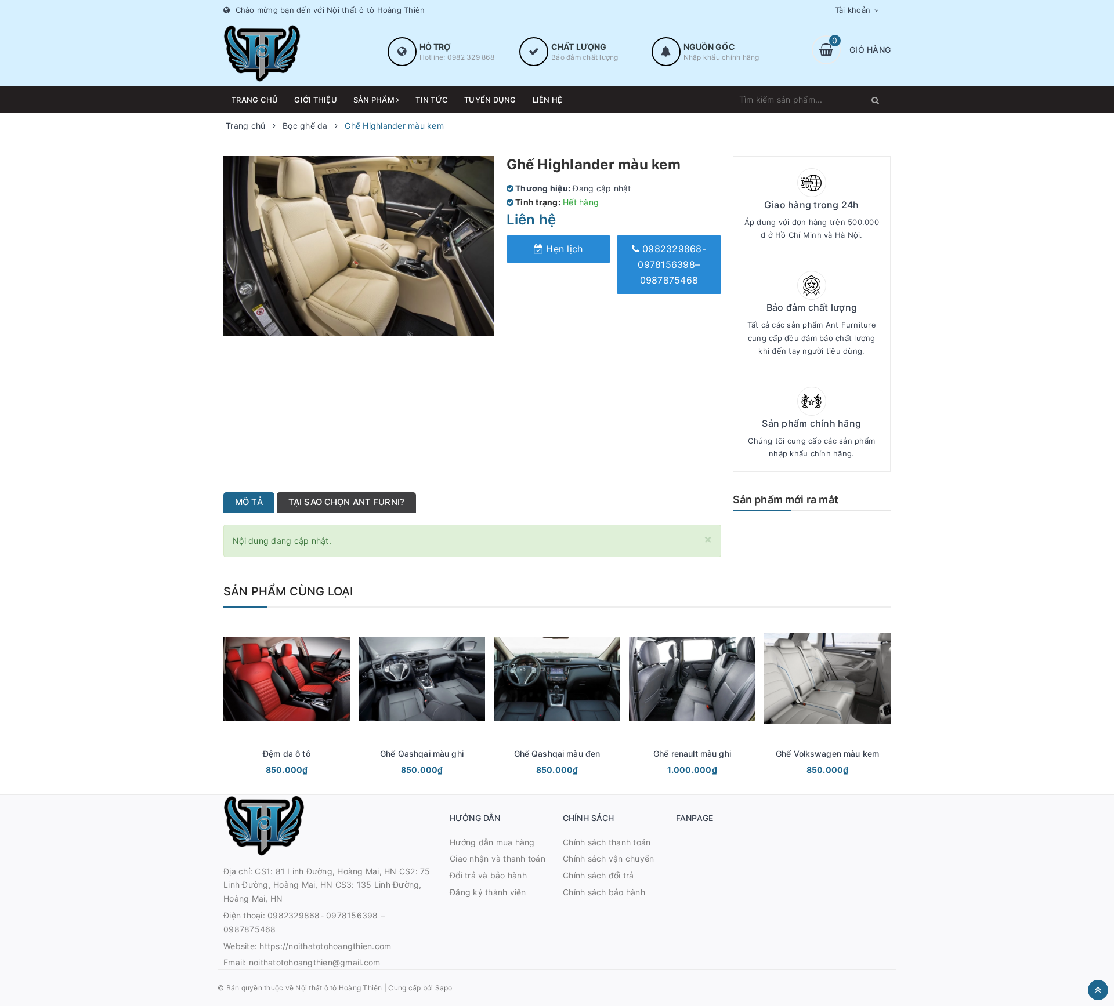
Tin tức (431, 99)
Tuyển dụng (490, 99)
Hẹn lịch (563, 249)
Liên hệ (548, 99)
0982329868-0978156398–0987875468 (672, 264)
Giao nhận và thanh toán (497, 858)
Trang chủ (255, 99)
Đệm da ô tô (286, 753)
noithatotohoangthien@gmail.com (315, 962)
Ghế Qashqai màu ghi (422, 753)
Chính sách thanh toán (606, 842)
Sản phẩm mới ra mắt (785, 499)
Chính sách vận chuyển (608, 858)
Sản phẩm (374, 99)
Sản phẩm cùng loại (288, 591)
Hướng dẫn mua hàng (492, 842)
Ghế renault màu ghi (692, 753)
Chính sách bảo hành (604, 892)
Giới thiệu (315, 99)
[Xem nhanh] (299, 771)
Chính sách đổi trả (598, 875)
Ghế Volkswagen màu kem (827, 753)
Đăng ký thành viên (488, 892)
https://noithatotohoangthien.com (325, 946)
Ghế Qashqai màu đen (557, 753)
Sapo (444, 987)
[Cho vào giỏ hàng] (271, 771)
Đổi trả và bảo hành (488, 875)
